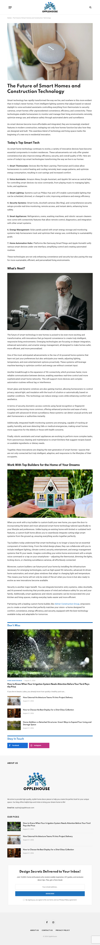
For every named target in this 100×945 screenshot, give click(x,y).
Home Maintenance (14, 680)
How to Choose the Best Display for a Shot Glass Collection (48, 710)
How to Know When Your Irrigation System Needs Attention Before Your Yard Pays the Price (48, 685)
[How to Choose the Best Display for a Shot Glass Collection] (14, 713)
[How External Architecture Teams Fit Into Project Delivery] (14, 700)
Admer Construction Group (67, 604)
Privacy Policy (64, 900)
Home (9, 18)
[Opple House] (50, 7)
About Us (34, 930)
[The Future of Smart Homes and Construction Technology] (50, 80)
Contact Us (47, 930)
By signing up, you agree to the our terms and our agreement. (51, 900)
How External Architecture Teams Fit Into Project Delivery (48, 698)
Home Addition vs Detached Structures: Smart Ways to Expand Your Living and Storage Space (57, 723)
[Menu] (10, 7)
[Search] (90, 7)
